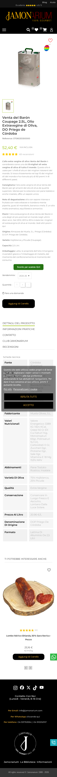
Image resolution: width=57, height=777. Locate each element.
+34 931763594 (24, 722)
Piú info (8, 389)
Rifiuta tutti (29, 396)
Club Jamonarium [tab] (15, 341)
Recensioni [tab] (11, 346)
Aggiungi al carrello (18, 303)
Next (30, 668)
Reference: (7, 138)
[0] (45, 29)
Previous (26, 668)
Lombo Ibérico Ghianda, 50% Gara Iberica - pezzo (28, 637)
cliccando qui (33, 716)
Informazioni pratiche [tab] (19, 329)
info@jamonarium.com (30, 710)
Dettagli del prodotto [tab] (19, 323)
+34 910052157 (40, 722)
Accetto (28, 405)
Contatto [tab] (9, 335)
